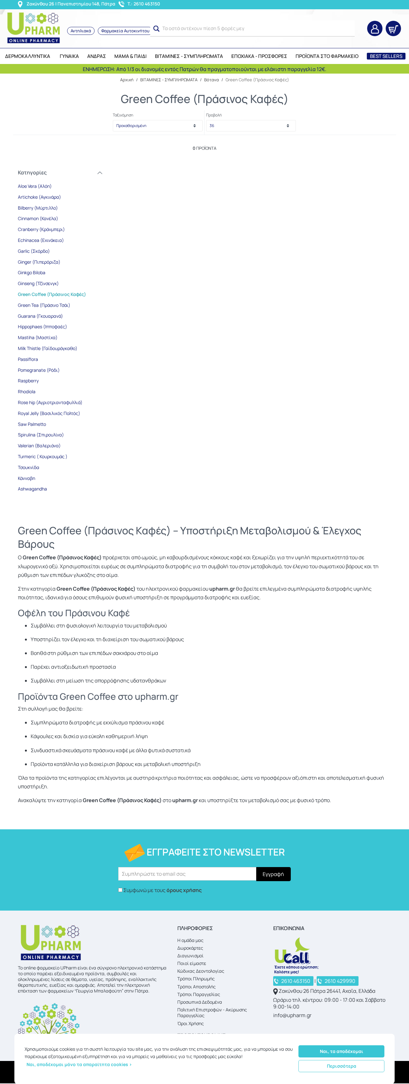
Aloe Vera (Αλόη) (35, 186)
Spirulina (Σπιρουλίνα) (41, 435)
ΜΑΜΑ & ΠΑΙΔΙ (130, 56)
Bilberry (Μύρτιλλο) (38, 208)
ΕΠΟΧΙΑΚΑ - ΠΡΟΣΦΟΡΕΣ (259, 56)
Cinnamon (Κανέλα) (38, 218)
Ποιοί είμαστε (191, 963)
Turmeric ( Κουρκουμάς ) (42, 456)
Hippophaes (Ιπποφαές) (42, 326)
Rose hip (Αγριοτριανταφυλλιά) (50, 402)
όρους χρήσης (184, 890)
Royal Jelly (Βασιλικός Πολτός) (49, 413)
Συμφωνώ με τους (162, 890)
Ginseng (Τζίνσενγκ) (38, 283)
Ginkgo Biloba (31, 272)
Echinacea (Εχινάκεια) (41, 240)
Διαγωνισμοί (190, 955)
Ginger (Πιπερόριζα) (39, 262)
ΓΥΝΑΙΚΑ (69, 56)
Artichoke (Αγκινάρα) (39, 197)
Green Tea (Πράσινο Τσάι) (44, 305)
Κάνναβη (26, 478)
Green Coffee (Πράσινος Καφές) (52, 294)
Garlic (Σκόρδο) (34, 251)
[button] (156, 29)
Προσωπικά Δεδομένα (199, 1002)
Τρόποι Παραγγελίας (198, 994)
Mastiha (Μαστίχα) (38, 337)
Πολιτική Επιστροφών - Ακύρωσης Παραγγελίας (212, 1012)
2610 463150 (295, 980)
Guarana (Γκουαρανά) (40, 316)
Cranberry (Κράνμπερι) (41, 229)
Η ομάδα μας (190, 940)
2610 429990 (340, 980)
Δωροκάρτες (190, 948)
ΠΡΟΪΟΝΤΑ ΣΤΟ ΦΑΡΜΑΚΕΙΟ (327, 56)
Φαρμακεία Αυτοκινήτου (125, 31)
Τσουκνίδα (28, 467)
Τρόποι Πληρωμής (196, 979)
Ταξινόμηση (123, 115)
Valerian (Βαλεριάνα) (39, 445)
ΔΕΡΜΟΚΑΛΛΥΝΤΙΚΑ (27, 56)
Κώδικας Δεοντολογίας (200, 971)
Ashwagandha (32, 489)
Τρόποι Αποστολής (196, 987)
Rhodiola (26, 391)
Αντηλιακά (81, 31)
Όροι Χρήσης (190, 1023)
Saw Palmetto (32, 424)
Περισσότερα (341, 1066)
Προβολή (214, 115)
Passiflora (28, 359)
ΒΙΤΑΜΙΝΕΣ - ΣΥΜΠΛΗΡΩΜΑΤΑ (189, 56)
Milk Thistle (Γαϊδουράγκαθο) (47, 348)
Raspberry (28, 381)
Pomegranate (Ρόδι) (39, 370)
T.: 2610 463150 (143, 4)
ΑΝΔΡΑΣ (96, 56)
